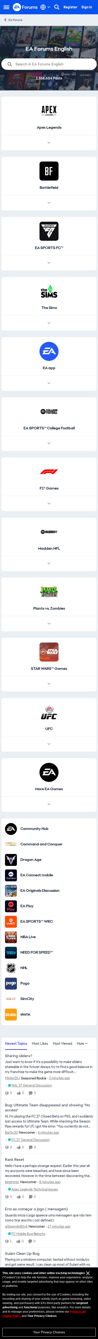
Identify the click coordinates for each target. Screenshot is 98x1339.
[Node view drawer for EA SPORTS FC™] (49, 263)
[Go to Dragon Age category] (11, 860)
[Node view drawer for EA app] (49, 383)
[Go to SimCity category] (11, 999)
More (80, 1043)
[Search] (57, 7)
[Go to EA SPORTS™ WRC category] (11, 922)
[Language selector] (45, 7)
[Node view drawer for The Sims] (49, 323)
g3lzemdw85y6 (16, 1226)
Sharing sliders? (18, 1056)
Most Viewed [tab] (62, 1043)
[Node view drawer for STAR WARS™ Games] (49, 684)
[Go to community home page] (25, 7)
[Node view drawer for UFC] (49, 744)
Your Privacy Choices (49, 1332)
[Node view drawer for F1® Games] (49, 503)
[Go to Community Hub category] (11, 829)
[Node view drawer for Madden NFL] (49, 563)
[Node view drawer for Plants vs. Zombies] (49, 624)
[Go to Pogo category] (11, 984)
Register (70, 7)
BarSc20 (11, 1132)
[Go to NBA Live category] (11, 937)
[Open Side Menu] (6, 7)
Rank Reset (14, 1159)
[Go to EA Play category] (11, 906)
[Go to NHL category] (11, 968)
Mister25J (12, 1078)
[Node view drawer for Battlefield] (49, 203)
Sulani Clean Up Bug (22, 1253)
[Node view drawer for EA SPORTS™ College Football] (49, 443)
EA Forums (15, 20)
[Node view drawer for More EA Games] (49, 804)
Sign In (86, 7)
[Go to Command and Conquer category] (11, 844)
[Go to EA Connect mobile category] (11, 875)
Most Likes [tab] (40, 1043)
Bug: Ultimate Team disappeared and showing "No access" (47, 1108)
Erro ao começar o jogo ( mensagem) (36, 1209)
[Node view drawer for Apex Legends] (49, 143)
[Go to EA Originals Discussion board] (11, 891)
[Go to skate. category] (11, 1014)
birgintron (12, 1182)
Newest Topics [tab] (16, 1043)
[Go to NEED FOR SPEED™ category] (11, 953)
